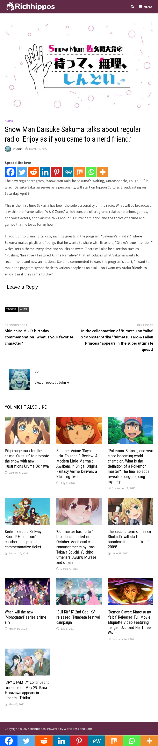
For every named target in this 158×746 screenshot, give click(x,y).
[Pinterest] (56, 172)
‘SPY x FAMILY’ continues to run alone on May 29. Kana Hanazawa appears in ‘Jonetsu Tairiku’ (27, 690)
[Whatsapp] (91, 172)
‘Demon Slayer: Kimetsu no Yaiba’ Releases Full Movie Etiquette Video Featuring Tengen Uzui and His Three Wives (129, 622)
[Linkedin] (45, 172)
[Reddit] (33, 172)
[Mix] (79, 172)
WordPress (71, 729)
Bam (88, 729)
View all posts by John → (52, 382)
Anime (9, 120)
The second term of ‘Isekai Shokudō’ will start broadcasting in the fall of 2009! (129, 539)
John (19, 149)
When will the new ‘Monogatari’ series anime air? (25, 617)
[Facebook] (10, 172)
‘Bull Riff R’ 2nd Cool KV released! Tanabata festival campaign (78, 617)
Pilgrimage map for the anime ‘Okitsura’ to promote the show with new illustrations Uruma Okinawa (27, 458)
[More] (102, 172)
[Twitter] (22, 172)
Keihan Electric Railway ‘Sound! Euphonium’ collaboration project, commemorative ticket (23, 539)
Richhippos (38, 729)
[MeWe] (68, 172)
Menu (148, 7)
